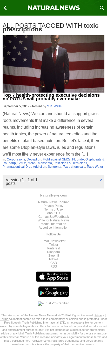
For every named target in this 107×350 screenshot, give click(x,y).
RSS (53, 266)
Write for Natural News (53, 220)
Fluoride (78, 159)
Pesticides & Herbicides (70, 163)
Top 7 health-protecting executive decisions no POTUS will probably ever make (51, 97)
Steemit (53, 255)
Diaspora (53, 252)
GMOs (21, 163)
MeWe (53, 259)
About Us (53, 213)
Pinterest (53, 248)
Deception (34, 159)
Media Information (53, 224)
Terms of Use (53, 209)
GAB (53, 263)
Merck (32, 163)
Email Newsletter (53, 241)
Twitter (53, 245)
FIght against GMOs (57, 159)
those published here (17, 340)
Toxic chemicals (74, 167)
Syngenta (54, 167)
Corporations (16, 159)
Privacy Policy (53, 206)
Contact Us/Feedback (53, 217)
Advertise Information (54, 227)
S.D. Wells (54, 106)
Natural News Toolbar (53, 202)
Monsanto (45, 163)
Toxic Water (95, 167)
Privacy (99, 315)
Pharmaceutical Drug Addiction (24, 167)
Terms (4, 318)
